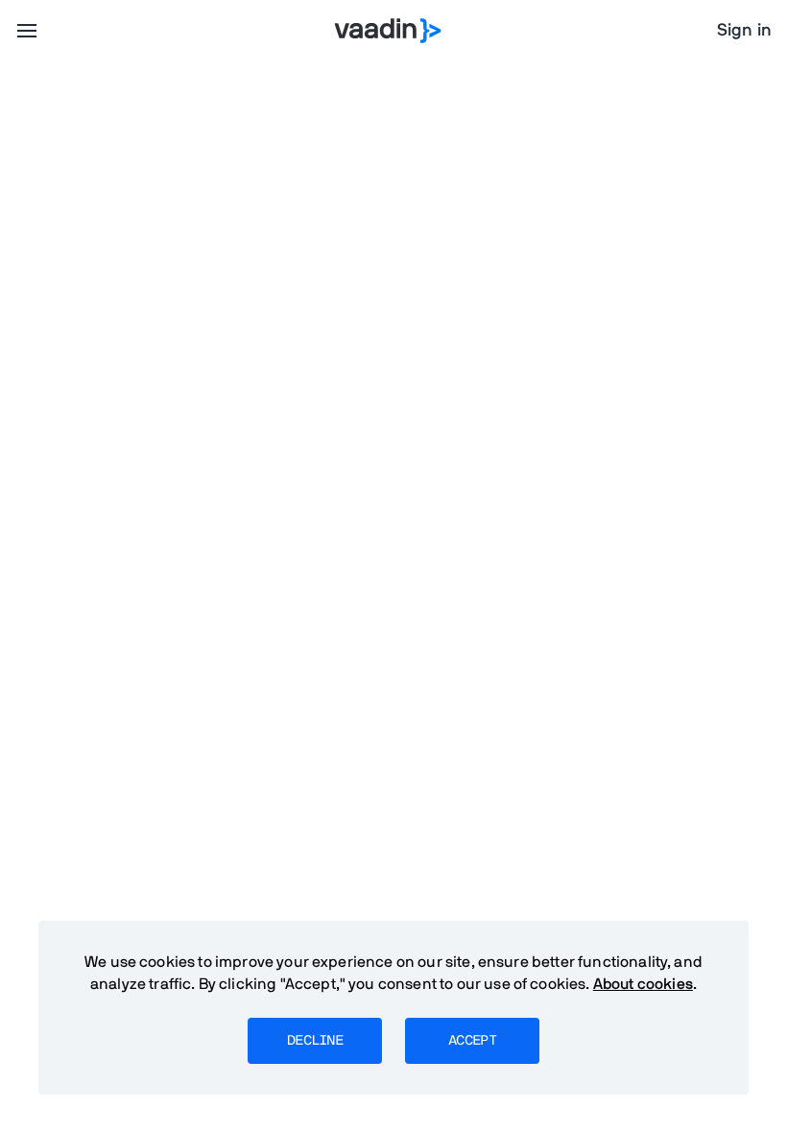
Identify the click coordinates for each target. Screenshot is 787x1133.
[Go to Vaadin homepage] (388, 30)
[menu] (27, 31)
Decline (315, 1041)
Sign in (744, 30)
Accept (472, 1041)
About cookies (643, 984)
